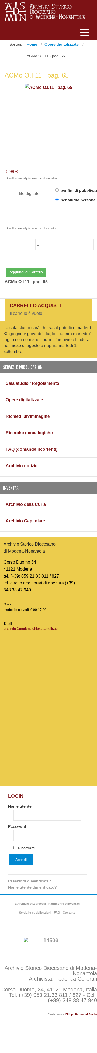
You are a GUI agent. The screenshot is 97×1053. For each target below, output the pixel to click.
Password (17, 826)
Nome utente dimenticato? (32, 887)
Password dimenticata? (29, 881)
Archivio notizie (21, 465)
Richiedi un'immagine (28, 416)
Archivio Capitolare (25, 521)
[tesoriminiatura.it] (48, 946)
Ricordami (26, 848)
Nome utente (20, 806)
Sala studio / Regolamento (32, 383)
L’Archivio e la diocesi (30, 903)
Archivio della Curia (26, 504)
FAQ (57, 912)
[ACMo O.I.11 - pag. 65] (48, 87)
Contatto (69, 912)
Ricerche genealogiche (29, 432)
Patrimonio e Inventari (64, 903)
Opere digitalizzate (24, 400)
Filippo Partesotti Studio (81, 1014)
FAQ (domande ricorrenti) (31, 449)
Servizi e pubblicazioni (35, 912)
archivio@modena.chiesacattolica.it (31, 629)
